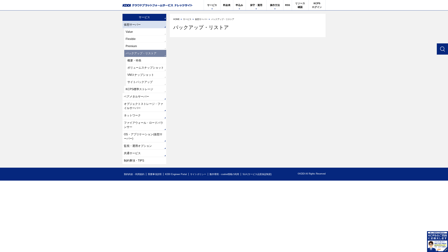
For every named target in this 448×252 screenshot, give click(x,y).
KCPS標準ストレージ (139, 89)
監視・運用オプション (138, 145)
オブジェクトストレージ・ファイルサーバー (143, 106)
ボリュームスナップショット (145, 67)
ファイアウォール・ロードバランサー (143, 124)
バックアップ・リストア (141, 53)
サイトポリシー (198, 174)
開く (437, 241)
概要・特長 (134, 60)
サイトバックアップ (140, 81)
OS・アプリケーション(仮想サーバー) (143, 136)
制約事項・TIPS (134, 160)
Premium (131, 46)
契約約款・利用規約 (134, 174)
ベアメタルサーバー (136, 96)
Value (129, 31)
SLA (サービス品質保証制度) (257, 174)
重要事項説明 (155, 174)
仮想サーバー (132, 24)
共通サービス (132, 153)
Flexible (131, 38)
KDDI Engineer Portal (176, 174)
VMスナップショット (140, 74)
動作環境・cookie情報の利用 (224, 174)
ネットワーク (132, 115)
